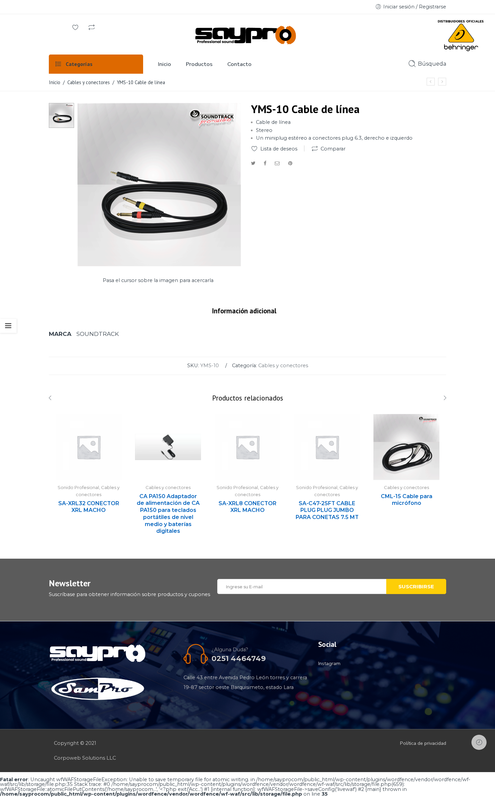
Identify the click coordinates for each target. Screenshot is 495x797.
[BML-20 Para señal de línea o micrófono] (431, 81)
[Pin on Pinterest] (290, 163)
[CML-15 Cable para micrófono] (406, 447)
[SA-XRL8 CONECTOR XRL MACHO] (247, 447)
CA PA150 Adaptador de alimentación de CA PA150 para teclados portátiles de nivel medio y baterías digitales (168, 513)
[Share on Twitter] (253, 163)
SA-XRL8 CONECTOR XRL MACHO (247, 507)
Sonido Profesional (78, 487)
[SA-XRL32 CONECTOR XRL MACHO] (89, 447)
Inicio (54, 82)
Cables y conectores (88, 82)
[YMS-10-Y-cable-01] (61, 115)
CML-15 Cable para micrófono (406, 500)
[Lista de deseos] (75, 28)
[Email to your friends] (277, 163)
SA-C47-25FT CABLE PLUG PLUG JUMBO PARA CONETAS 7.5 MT (327, 510)
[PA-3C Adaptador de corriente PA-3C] (442, 81)
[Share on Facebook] (265, 163)
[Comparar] (92, 28)
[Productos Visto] (479, 742)
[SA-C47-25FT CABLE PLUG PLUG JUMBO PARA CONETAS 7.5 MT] (327, 447)
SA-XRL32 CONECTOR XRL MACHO (88, 507)
